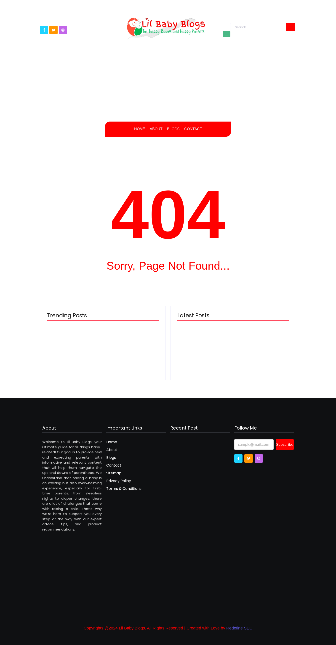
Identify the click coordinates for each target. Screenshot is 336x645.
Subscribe (284, 444)
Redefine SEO (239, 628)
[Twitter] (53, 30)
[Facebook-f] (44, 30)
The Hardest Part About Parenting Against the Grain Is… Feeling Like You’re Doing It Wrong (71, 343)
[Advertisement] (168, 85)
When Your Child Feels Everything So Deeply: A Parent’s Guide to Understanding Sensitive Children (131, 343)
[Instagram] (63, 30)
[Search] (290, 27)
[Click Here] (226, 34)
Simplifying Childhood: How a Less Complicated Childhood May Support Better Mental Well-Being (202, 343)
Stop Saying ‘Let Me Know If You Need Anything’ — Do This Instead (262, 348)
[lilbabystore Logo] (166, 27)
